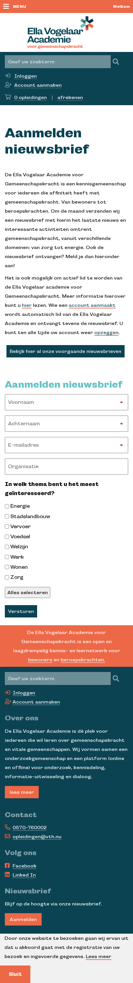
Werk (17, 557)
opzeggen (106, 332)
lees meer (22, 792)
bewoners (40, 659)
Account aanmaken (38, 85)
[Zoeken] (116, 61)
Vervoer (20, 526)
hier (27, 305)
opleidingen (30, 97)
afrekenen (70, 97)
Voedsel (20, 537)
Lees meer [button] (98, 956)
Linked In (24, 874)
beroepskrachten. (83, 659)
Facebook (24, 865)
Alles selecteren (27, 592)
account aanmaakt (92, 305)
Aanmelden (23, 919)
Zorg (16, 577)
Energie (20, 506)
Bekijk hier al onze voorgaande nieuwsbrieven (65, 351)
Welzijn (19, 547)
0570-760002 (29, 827)
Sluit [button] (15, 974)
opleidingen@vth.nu (37, 836)
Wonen (19, 567)
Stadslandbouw (30, 516)
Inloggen (25, 76)
